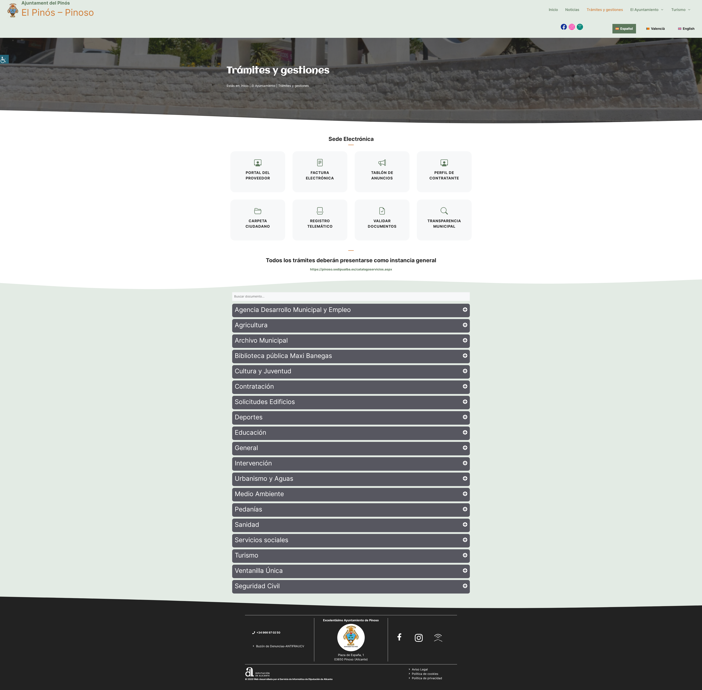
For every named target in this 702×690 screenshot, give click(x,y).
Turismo (678, 9)
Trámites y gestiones (605, 9)
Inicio (553, 9)
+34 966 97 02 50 (268, 632)
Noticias (572, 9)
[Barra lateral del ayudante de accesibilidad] (4, 59)
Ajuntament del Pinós (45, 3)
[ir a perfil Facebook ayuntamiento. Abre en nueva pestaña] (399, 636)
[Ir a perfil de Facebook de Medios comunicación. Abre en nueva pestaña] (564, 27)
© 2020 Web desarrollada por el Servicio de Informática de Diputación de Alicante (289, 679)
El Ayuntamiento (644, 9)
